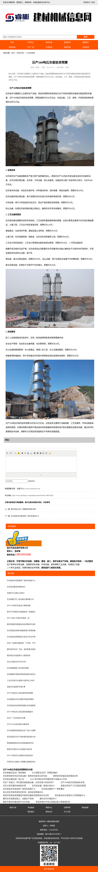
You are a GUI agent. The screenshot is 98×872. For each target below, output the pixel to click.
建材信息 (12, 47)
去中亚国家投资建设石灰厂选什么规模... (22, 730)
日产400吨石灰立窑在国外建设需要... (20, 693)
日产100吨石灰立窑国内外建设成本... (20, 755)
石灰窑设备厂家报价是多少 (43, 786)
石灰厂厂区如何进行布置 (16, 718)
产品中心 (30, 42)
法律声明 (67, 807)
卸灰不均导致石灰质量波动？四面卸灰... (22, 612)
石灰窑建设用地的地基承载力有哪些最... (22, 630)
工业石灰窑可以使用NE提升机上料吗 (20, 680)
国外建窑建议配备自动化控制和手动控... (22, 624)
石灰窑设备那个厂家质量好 (52, 789)
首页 (12, 42)
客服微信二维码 (89, 2)
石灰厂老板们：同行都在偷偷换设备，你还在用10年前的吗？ (29, 782)
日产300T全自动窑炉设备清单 (18, 724)
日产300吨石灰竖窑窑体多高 (72, 782)
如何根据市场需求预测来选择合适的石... (22, 674)
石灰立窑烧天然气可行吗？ (17, 662)
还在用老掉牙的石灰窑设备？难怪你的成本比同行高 (25, 776)
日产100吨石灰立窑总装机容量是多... (20, 712)
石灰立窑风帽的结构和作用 (14, 786)
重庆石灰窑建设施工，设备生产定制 (18, 799)
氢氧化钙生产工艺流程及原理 (73, 786)
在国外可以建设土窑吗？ (16, 593)
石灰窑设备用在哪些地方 (16, 587)
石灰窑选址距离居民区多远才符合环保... (22, 637)
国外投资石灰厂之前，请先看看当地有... (22, 649)
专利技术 (85, 47)
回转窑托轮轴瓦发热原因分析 (65, 776)
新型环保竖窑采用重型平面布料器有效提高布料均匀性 (26, 795)
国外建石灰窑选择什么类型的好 (18, 655)
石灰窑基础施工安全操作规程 (18, 668)
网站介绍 (13, 807)
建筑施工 (85, 42)
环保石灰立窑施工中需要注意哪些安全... (22, 762)
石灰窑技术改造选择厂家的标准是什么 (25, 516)
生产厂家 (30, 47)
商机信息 (49, 42)
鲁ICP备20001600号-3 (53, 834)
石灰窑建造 (31, 53)
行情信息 (49, 47)
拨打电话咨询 (49, 869)
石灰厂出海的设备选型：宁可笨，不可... (22, 643)
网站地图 (85, 807)
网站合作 (49, 812)
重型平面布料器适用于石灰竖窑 (16, 802)
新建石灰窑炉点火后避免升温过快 (19, 749)
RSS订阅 (67, 812)
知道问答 (67, 47)
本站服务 (31, 807)
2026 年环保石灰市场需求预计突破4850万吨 (48, 779)
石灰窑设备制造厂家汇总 (13, 779)
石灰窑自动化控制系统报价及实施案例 (21, 705)
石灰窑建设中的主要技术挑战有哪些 (20, 699)
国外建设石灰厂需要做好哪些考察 (23, 509)
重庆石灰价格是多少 (48, 799)
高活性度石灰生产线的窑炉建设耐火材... (22, 737)
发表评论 (31, 481)
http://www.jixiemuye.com (31, 489)
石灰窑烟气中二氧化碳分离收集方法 (20, 599)
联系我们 (31, 812)
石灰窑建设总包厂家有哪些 (14, 773)
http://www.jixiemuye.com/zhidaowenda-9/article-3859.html (32, 495)
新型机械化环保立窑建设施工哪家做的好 (53, 802)
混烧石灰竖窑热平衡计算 (16, 687)
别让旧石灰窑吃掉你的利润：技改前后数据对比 (23, 792)
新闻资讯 (67, 42)
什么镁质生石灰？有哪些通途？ (45, 773)
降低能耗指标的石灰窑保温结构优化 (20, 743)
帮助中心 (49, 807)
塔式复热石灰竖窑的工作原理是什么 (70, 795)
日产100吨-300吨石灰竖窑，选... (19, 618)
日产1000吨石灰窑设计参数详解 (18, 605)
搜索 (85, 37)
